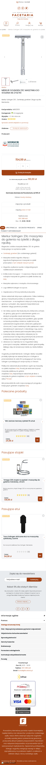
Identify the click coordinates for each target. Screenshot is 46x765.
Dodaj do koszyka (24, 173)
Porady (9, 379)
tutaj (4, 279)
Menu (6, 25)
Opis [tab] (2, 228)
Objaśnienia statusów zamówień (14, 633)
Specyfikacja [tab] (11, 228)
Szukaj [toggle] (17, 25)
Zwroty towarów (7, 642)
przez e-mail (25, 210)
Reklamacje (6, 646)
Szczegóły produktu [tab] (27, 228)
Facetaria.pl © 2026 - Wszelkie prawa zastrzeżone (19, 761)
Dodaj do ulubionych (20, 128)
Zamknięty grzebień (10, 253)
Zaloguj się (29, 25)
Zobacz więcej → (23, 602)
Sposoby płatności (8, 638)
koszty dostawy (26, 197)
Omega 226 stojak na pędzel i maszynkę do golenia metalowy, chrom (21, 481)
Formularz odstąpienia (10, 651)
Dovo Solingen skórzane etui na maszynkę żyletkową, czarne (21, 537)
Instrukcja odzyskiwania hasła (13, 655)
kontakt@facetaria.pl (25, 671)
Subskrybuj (34, 580)
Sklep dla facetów (22, 19)
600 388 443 (23, 219)
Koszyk (40, 25)
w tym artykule (30, 376)
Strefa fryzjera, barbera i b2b (24, 2)
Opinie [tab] (39, 228)
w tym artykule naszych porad (22, 263)
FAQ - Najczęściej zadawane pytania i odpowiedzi (21, 629)
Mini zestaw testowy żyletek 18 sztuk (20, 421)
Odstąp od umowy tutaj (10, 625)
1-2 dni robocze (14, 116)
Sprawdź (15, 123)
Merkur (4, 87)
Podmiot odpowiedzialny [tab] (11, 231)
